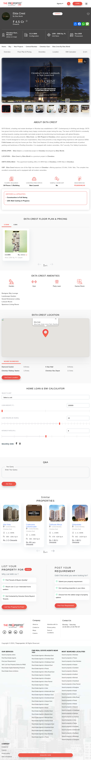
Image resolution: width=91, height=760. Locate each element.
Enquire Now (45, 755)
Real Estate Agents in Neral (40, 707)
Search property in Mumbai (70, 655)
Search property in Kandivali (70, 681)
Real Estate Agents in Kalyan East (42, 701)
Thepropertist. (20, 643)
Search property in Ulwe (69, 720)
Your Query (10, 467)
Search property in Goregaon (70, 739)
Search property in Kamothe (70, 726)
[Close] (55, 318)
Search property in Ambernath (71, 730)
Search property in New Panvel (71, 684)
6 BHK (15, 224)
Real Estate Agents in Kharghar (41, 678)
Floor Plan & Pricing (24, 52)
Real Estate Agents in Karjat (40, 704)
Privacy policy (51, 627)
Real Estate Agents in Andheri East (42, 711)
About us (35, 624)
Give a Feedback (7, 756)
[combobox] (45, 397)
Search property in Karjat (69, 690)
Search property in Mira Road (70, 697)
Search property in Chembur (70, 717)
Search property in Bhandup (70, 736)
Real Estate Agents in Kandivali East (43, 727)
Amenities (42, 52)
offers (57, 13)
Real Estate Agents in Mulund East (42, 665)
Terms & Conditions (50, 632)
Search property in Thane (69, 658)
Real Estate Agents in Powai (40, 668)
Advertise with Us (52, 624)
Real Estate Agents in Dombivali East (43, 698)
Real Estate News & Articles (10, 671)
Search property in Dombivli (70, 668)
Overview (7, 52)
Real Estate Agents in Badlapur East (42, 694)
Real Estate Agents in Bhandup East (42, 655)
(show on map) (11, 37)
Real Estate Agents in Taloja (40, 685)
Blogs (34, 630)
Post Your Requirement (65, 605)
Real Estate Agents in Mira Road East (43, 672)
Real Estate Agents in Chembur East (43, 659)
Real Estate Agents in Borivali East (42, 717)
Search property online (8, 655)
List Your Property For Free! (14, 607)
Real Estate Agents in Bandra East (42, 714)
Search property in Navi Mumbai (71, 661)
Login (77, 3)
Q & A (85, 52)
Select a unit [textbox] (7, 397)
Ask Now (9, 484)
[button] (45, 332)
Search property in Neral (69, 694)
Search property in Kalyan (69, 664)
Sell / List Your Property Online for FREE (14, 664)
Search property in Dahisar (70, 713)
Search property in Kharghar (70, 687)
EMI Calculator (71, 52)
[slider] (2, 411)
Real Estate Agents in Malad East (42, 730)
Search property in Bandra (70, 671)
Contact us (36, 627)
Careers (35, 633)
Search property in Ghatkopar (70, 710)
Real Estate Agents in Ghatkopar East (43, 662)
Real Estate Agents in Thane (40, 737)
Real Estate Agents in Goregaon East (43, 724)
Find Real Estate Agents (9, 658)
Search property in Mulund (70, 707)
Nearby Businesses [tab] (11, 361)
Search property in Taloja (69, 723)
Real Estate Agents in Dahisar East (42, 721)
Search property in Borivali (70, 677)
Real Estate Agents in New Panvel (42, 681)
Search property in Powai (69, 700)
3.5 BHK (6, 224)
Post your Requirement (9, 661)
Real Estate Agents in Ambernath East (43, 691)
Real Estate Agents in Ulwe (40, 688)
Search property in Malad (69, 704)
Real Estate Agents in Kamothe (41, 675)
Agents (59, 3)
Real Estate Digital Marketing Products (13, 668)
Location (56, 52)
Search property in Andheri (70, 674)
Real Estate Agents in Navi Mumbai (42, 734)
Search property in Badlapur (70, 733)
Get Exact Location (11, 377)
